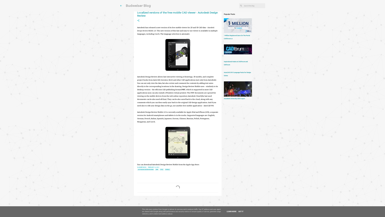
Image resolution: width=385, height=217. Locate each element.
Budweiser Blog (138, 6)
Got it (240, 211)
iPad (161, 169)
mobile (167, 169)
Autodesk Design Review (145, 169)
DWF (157, 169)
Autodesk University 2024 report (234, 98)
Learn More (231, 211)
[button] (138, 20)
